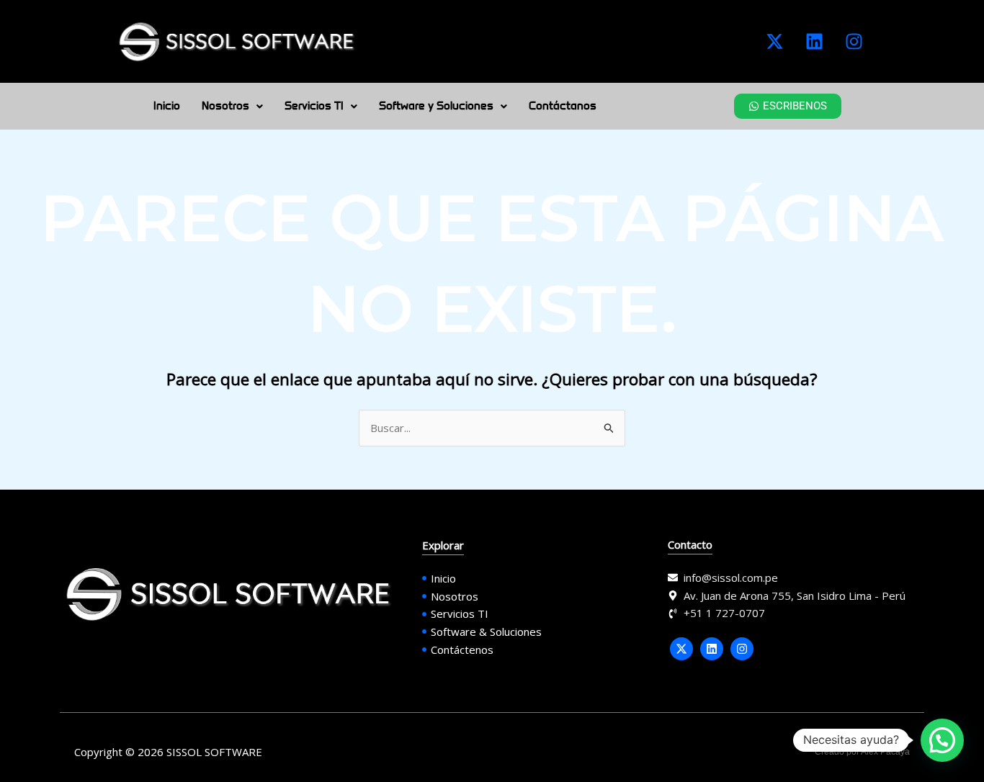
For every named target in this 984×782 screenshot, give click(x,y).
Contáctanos (562, 105)
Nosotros (225, 105)
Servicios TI (314, 105)
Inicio (166, 105)
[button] (232, 106)
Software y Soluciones (436, 105)
